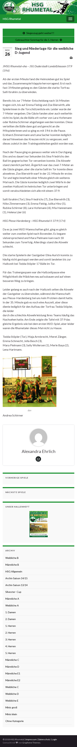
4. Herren (10, 646)
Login (54, 739)
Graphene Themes (31, 742)
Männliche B (12, 564)
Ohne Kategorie (14, 720)
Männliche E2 (12, 680)
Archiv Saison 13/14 (16, 585)
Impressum (31, 739)
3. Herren (10, 639)
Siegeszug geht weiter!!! (40, 33)
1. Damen (10, 612)
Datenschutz (44, 739)
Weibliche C (12, 687)
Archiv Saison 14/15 (16, 578)
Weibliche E (11, 700)
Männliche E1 (12, 673)
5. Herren (10, 653)
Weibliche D (12, 693)
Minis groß (11, 707)
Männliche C (12, 659)
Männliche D (12, 666)
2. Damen (10, 619)
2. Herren (10, 632)
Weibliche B (12, 557)
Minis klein (11, 714)
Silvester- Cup (13, 591)
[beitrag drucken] (71, 57)
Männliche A (12, 598)
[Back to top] (68, 738)
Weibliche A (12, 605)
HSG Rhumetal (12, 18)
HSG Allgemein (13, 571)
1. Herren (10, 625)
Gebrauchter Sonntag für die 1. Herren (36, 39)
